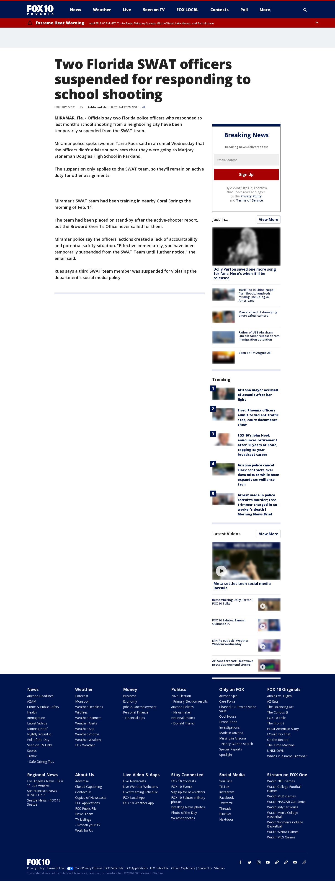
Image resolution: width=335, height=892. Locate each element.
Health (32, 712)
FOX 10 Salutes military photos (188, 799)
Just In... (220, 219)
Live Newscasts (134, 781)
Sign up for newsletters (188, 792)
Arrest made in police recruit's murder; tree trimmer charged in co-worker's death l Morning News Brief (258, 504)
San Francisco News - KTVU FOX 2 (43, 793)
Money (130, 689)
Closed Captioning (88, 786)
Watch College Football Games (284, 788)
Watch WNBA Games (283, 832)
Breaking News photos (188, 807)
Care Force (227, 701)
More (265, 9)
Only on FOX (231, 689)
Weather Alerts (86, 723)
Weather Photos (87, 734)
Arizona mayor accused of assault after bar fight (258, 395)
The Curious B (277, 712)
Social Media (232, 774)
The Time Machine (281, 745)
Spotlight (225, 754)
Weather (84, 689)
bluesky (286, 862)
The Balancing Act (280, 707)
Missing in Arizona (232, 738)
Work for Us (84, 830)
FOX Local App (134, 797)
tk (277, 862)
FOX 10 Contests (183, 781)
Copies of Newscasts (90, 797)
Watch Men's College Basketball (282, 814)
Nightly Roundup (39, 734)
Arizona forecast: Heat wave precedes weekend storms (232, 663)
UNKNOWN (275, 750)
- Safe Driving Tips (40, 761)
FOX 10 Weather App (138, 803)
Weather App (84, 729)
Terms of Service (249, 200)
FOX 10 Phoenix (64, 107)
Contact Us (83, 792)
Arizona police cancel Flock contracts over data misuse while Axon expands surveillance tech (258, 474)
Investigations (229, 727)
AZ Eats (272, 701)
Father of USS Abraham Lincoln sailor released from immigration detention (259, 335)
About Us (84, 774)
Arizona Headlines (40, 696)
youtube (267, 862)
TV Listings (83, 819)
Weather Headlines (89, 707)
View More (268, 219)
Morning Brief (37, 729)
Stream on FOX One (287, 774)
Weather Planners (88, 718)
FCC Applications (87, 803)
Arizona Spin (228, 696)
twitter (249, 862)
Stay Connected (187, 774)
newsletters (304, 862)
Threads (225, 808)
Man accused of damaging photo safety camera (258, 314)
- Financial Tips (134, 718)
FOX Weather (85, 745)
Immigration (36, 718)
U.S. (81, 107)
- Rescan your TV (87, 825)
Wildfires (81, 712)
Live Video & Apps (141, 774)
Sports (32, 750)
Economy (130, 701)
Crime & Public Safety (43, 707)
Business (129, 696)
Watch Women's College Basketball (285, 824)
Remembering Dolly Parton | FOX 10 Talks (233, 601)
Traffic (32, 756)
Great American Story (283, 729)
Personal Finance (135, 712)
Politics (178, 689)
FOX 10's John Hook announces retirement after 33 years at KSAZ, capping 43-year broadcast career (257, 445)
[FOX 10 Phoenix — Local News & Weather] (42, 9)
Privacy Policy (251, 196)
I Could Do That (279, 734)
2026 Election (181, 696)
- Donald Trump (183, 723)
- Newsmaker (181, 712)
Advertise (82, 781)
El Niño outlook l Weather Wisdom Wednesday (230, 642)
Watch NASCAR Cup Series (286, 801)
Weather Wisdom (88, 739)
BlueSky (225, 814)
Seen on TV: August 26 (254, 353)
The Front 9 (275, 723)
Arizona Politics (182, 707)
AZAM (31, 701)
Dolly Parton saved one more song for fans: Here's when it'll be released (245, 273)
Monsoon (82, 701)
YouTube (225, 781)
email (295, 862)
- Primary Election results (189, 701)
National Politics (183, 718)
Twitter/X (226, 803)
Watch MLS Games (281, 837)
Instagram (226, 792)
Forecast (81, 696)
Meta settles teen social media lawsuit (242, 585)
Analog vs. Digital (279, 696)
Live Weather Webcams (140, 786)
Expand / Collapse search (305, 9)
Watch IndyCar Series (282, 807)
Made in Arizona (231, 733)
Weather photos (183, 818)
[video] (246, 561)
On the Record (278, 739)
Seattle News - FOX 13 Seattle (43, 802)
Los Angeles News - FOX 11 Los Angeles (45, 783)
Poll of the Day (38, 739)
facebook (240, 862)
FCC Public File (86, 808)
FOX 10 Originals (283, 689)
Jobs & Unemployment (140, 707)
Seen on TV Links (39, 745)
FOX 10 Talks (276, 718)
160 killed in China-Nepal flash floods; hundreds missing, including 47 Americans (256, 295)
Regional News (42, 774)
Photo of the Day (184, 812)
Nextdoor (226, 819)
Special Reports (230, 749)
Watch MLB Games (281, 796)
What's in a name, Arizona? (287, 756)
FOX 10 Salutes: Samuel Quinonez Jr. (228, 622)
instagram (258, 862)
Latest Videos (226, 533)
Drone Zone (228, 722)
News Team (84, 814)
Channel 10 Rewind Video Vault (237, 709)
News (33, 689)
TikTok (224, 786)
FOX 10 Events (182, 786)
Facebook (226, 797)
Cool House (228, 716)
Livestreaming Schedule (140, 792)
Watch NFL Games (281, 781)
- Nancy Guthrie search (236, 744)
